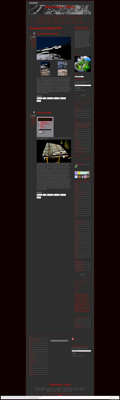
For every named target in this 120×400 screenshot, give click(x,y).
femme (85, 298)
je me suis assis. (77, 238)
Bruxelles (76, 297)
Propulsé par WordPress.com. (51, 393)
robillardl (33, 37)
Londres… (50, 21)
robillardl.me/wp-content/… (79, 263)
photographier (33, 42)
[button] (45, 64)
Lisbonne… (44, 21)
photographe (33, 40)
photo (34, 39)
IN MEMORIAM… (77, 189)
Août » (78, 105)
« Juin (76, 105)
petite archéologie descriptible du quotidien (82, 123)
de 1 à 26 (76, 118)
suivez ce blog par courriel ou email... (80, 346)
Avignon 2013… (77, 132)
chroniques (77, 298)
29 (80, 104)
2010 (75, 136)
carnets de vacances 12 (47, 33)
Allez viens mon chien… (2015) (80, 191)
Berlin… (62, 21)
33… (75, 116)
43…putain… (77, 110)
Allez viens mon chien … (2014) (43, 19)
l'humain (79, 300)
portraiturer (77, 134)
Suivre (74, 353)
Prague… (68, 21)
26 (89, 102)
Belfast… (82, 21)
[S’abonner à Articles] (73, 339)
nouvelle (76, 302)
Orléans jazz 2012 (78, 145)
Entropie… (76, 231)
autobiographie (85, 294)
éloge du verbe (78, 311)
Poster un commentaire (33, 46)
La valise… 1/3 (61, 19)
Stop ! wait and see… (70, 19)
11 (87, 99)
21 (78, 102)
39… (75, 112)
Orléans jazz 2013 (78, 143)
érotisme (88, 311)
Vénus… (38, 21)
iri (76, 300)
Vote (40, 132)
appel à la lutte (78, 294)
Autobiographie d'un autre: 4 (80, 327)
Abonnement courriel (79, 79)
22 (80, 102)
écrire (87, 309)
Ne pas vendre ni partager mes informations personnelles (64, 393)
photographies (33, 43)
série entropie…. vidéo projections (81, 125)
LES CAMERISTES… (78, 187)
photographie (33, 41)
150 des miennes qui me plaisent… (81, 152)
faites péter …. (78, 288)
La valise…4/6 (80, 19)
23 (82, 102)
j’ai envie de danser (32, 354)
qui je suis (76, 252)
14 (78, 101)
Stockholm (84, 309)
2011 (75, 138)
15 (80, 101)
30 (82, 104)
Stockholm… (75, 21)
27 (76, 104)
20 (76, 102)
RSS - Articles (76, 339)
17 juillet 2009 (32, 36)
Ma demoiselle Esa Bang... (79, 323)
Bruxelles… (56, 21)
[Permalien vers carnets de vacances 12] (34, 33)
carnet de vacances (32, 39)
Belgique (86, 295)
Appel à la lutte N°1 (78, 325)
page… (76, 50)
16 (82, 101)
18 (87, 101)
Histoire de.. (54, 19)
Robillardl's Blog (60, 7)
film (88, 298)
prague (80, 309)
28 (78, 104)
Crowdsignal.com (41, 133)
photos (34, 122)
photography (33, 44)
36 (75, 114)
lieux (82, 300)
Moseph (85, 300)
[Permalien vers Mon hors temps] (34, 112)
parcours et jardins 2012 (79, 147)
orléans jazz (81, 302)
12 (89, 99)
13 (76, 101)
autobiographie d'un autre (80, 295)
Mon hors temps (44, 112)
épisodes (83, 311)
